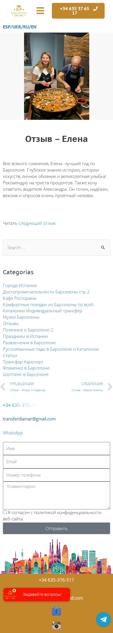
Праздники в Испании (25, 336)
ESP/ (7, 27)
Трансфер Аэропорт (23, 362)
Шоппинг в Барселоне (25, 374)
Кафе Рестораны (20, 298)
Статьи (10, 355)
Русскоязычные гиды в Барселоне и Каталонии (51, 349)
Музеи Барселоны (21, 317)
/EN (33, 27)
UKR (16, 27)
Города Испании (20, 285)
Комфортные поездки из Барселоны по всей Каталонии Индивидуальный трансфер (48, 308)
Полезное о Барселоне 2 (28, 330)
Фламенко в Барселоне (26, 368)
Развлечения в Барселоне (29, 342)
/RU (25, 27)
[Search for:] (56, 247)
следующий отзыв (37, 223)
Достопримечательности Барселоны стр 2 (46, 292)
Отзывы (11, 323)
